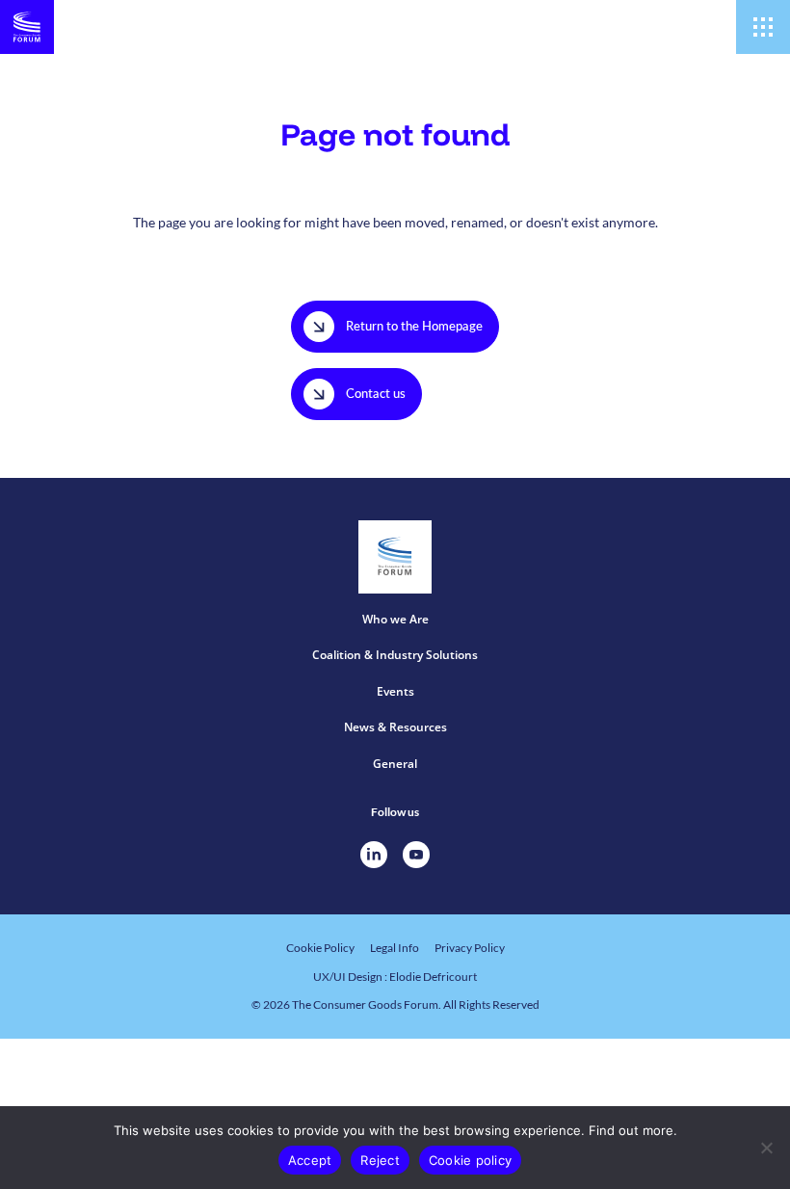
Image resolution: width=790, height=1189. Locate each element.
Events (395, 691)
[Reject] (766, 1147)
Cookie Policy (320, 947)
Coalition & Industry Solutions (395, 655)
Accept (310, 1160)
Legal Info (394, 947)
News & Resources (395, 727)
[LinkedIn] (373, 854)
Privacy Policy (469, 947)
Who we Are (395, 619)
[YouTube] (416, 854)
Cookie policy (470, 1160)
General (395, 763)
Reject (380, 1160)
